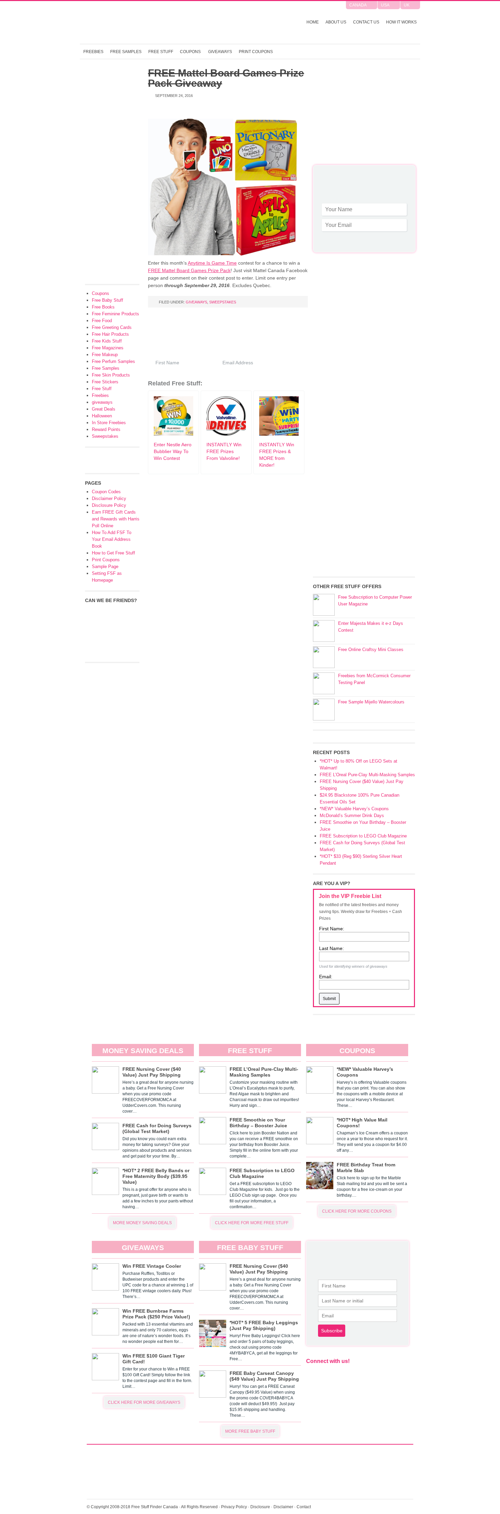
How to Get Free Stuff (113, 552)
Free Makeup (105, 354)
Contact (304, 1506)
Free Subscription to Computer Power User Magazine (375, 600)
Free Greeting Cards (112, 327)
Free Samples (125, 51)
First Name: (331, 928)
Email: (325, 976)
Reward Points (106, 429)
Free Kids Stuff (107, 341)
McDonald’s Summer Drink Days (352, 815)
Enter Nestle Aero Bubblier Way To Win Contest (172, 451)
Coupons (190, 51)
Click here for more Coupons (356, 1211)
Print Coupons (256, 51)
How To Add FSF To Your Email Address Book (111, 539)
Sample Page (105, 566)
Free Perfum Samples (113, 361)
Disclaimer (283, 1506)
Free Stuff (160, 51)
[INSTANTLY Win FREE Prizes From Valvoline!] (226, 434)
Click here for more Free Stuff (251, 1222)
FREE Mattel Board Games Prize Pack (189, 270)
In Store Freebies (109, 422)
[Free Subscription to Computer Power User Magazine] (324, 605)
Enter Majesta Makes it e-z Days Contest (370, 627)
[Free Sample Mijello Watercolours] (324, 709)
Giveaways (220, 51)
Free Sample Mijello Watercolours (371, 701)
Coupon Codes (106, 491)
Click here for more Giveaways (144, 1402)
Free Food (102, 320)
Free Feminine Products (115, 313)
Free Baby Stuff (107, 300)
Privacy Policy (234, 1506)
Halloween (102, 415)
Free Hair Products (110, 334)
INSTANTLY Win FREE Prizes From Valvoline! (223, 451)
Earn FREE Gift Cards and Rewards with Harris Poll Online (115, 519)
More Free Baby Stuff (250, 1431)
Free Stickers (105, 381)
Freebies (93, 51)
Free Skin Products (111, 375)
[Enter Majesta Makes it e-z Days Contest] (324, 631)
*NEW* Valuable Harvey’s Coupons (354, 808)
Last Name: (331, 948)
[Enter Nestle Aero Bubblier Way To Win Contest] (173, 434)
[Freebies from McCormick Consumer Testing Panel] (324, 683)
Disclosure (260, 1506)
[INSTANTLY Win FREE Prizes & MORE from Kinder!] (279, 434)
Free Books (103, 307)
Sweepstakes (222, 302)
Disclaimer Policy (109, 498)
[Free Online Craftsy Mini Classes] (324, 657)
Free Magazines (107, 347)
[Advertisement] (364, 115)
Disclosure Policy (109, 505)
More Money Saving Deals (142, 1222)
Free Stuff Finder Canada (170, 22)
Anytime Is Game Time (212, 263)
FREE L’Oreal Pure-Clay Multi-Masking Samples (367, 774)
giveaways (196, 302)
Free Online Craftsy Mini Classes (370, 649)
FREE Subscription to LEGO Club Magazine (363, 835)
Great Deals (103, 409)
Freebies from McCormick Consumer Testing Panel (374, 679)
